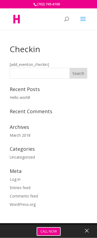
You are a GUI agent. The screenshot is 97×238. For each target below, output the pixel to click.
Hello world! (20, 97)
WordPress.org (23, 204)
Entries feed (20, 187)
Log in (15, 179)
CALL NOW (48, 231)
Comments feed (24, 196)
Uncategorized (22, 157)
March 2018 (20, 135)
